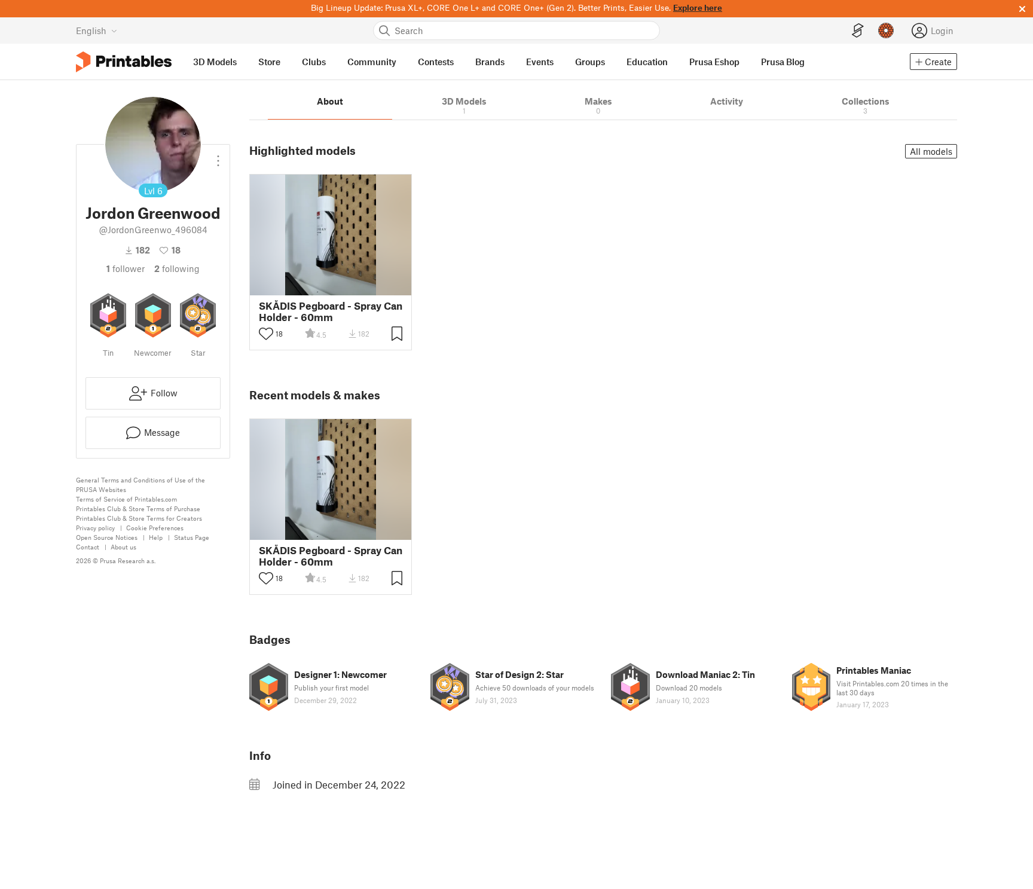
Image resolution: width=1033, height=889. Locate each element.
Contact (87, 547)
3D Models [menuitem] (215, 61)
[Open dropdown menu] (218, 156)
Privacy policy (95, 527)
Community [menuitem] (371, 61)
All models (931, 151)
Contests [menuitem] (436, 61)
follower (125, 268)
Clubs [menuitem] (314, 61)
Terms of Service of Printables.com (126, 499)
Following (177, 268)
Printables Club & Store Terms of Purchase (138, 508)
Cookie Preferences (155, 527)
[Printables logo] (124, 61)
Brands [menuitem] (490, 61)
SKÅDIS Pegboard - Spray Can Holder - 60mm (330, 311)
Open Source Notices (106, 537)
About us (123, 547)
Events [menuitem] (540, 61)
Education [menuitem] (647, 61)
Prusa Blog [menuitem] (783, 61)
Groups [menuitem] (590, 61)
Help (156, 537)
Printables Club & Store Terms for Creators (139, 518)
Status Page (191, 537)
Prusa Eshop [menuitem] (714, 61)
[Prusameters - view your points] (886, 30)
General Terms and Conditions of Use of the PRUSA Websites (140, 484)
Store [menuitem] (269, 61)
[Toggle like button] (266, 333)
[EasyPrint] (858, 30)
